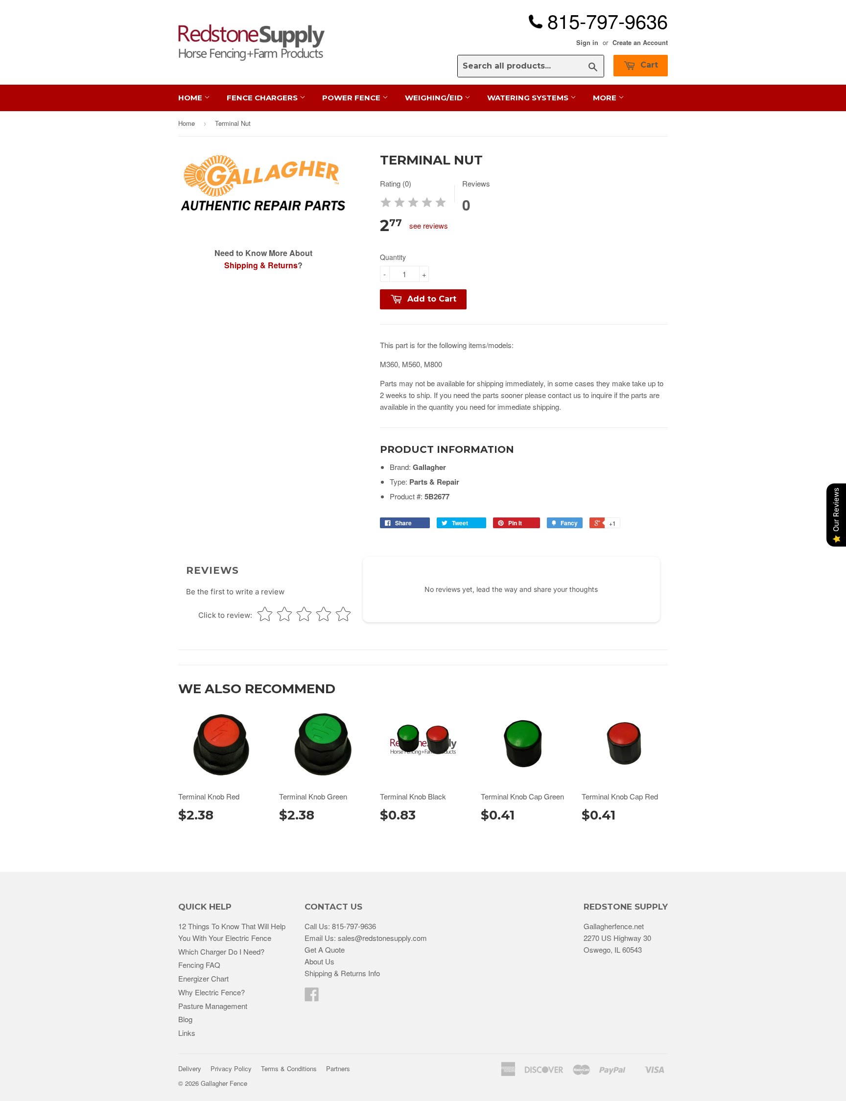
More (605, 97)
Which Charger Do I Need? (221, 951)
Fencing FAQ (199, 965)
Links (186, 1033)
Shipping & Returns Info (342, 973)
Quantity (393, 257)
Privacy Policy (231, 1068)
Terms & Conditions (289, 1068)
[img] (413, 204)
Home (191, 97)
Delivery (189, 1068)
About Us (319, 961)
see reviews (428, 225)
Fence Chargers (263, 97)
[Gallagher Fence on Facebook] (312, 997)
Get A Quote (325, 949)
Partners (338, 1068)
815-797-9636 (354, 926)
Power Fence (352, 97)
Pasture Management (212, 1006)
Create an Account (640, 42)
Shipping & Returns (261, 265)
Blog (185, 1019)
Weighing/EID (435, 97)
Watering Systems (528, 97)
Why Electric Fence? (211, 992)
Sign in (587, 42)
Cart (648, 65)
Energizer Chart (203, 978)
